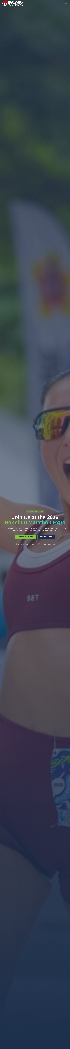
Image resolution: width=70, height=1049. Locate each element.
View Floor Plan (46, 537)
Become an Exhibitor (25, 537)
